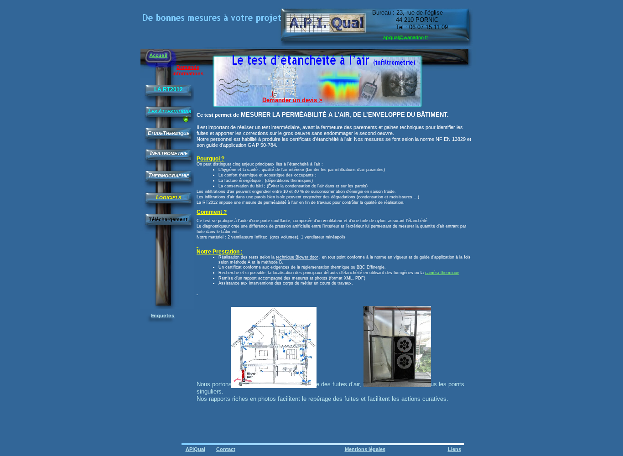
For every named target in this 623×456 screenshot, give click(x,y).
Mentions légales (365, 449)
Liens (454, 449)
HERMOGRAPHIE (170, 175)
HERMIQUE (177, 133)
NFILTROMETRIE (169, 153)
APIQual (195, 449)
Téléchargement (168, 219)
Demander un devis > (292, 100)
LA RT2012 (168, 89)
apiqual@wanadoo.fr (405, 37)
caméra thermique (442, 272)
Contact (225, 449)
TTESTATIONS (176, 111)
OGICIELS (170, 197)
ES (154, 111)
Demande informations (187, 70)
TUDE (157, 133)
